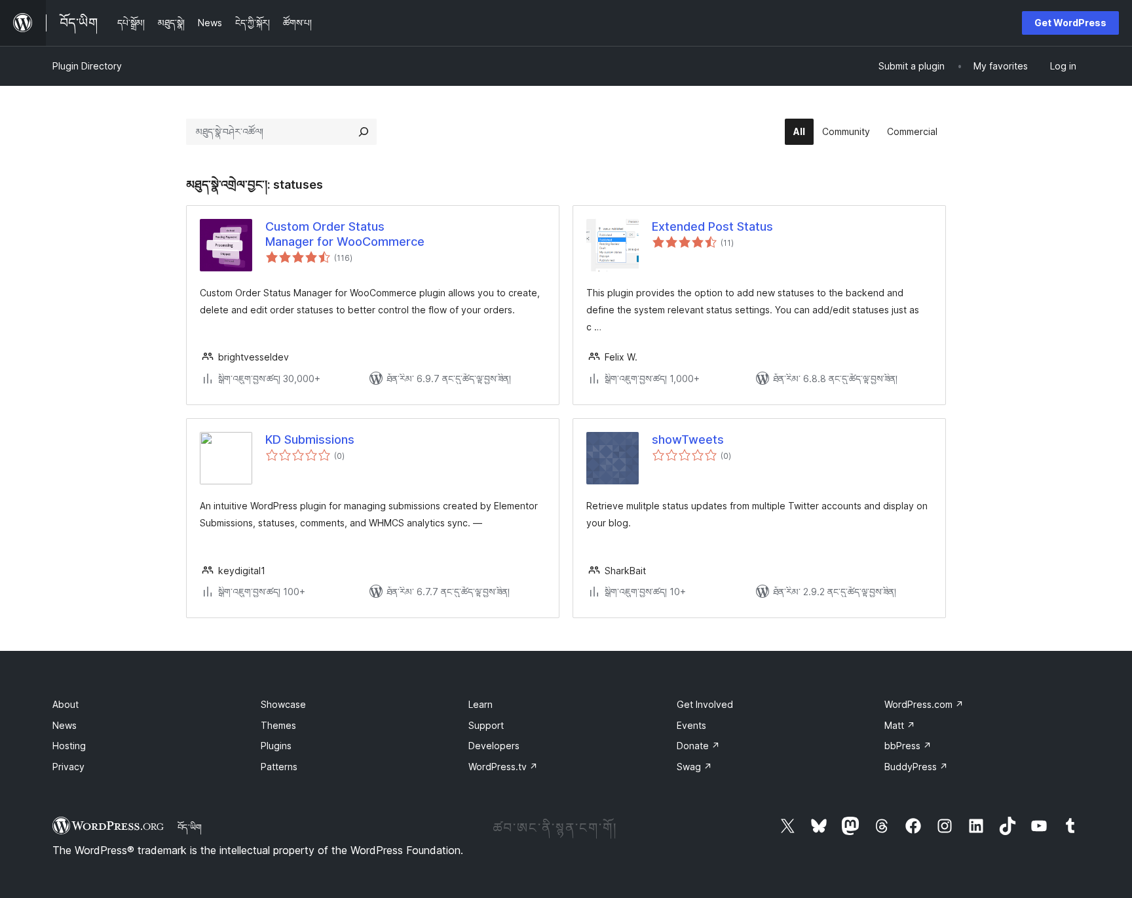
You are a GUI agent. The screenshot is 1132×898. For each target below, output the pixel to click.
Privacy (68, 766)
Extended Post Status (712, 226)
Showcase (283, 704)
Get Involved (705, 704)
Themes (278, 725)
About (65, 704)
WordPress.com (924, 704)
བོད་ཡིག (190, 827)
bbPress (908, 745)
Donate (698, 745)
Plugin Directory (87, 65)
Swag (694, 766)
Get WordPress (1070, 22)
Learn (480, 704)
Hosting (69, 745)
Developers (493, 745)
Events (691, 725)
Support (486, 725)
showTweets (688, 439)
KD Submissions (309, 439)
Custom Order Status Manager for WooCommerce (344, 234)
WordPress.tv (503, 766)
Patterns (279, 766)
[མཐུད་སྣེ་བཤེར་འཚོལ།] (363, 132)
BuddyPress (916, 766)
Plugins (276, 745)
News (64, 725)
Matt (899, 725)
